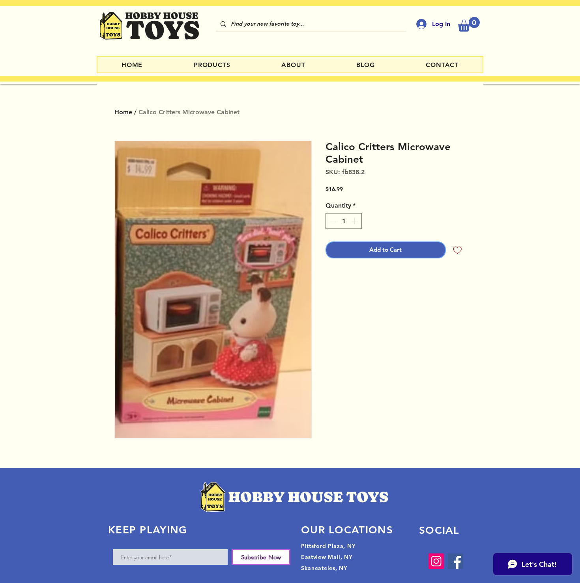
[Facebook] (455, 561)
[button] (469, 24)
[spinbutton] (344, 221)
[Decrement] (332, 221)
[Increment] (355, 221)
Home (123, 112)
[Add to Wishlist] (457, 249)
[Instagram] (436, 561)
